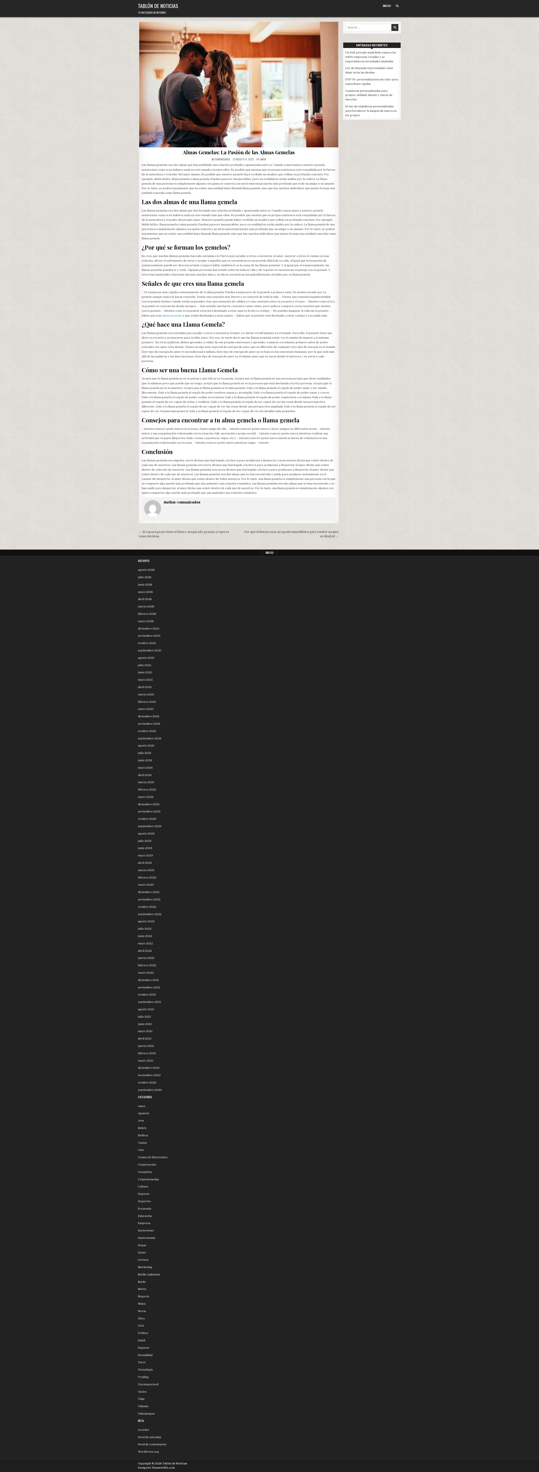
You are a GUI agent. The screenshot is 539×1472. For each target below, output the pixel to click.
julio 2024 (144, 753)
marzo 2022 (146, 958)
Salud (141, 1340)
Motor (142, 1289)
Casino (142, 1142)
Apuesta (143, 1113)
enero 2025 (146, 709)
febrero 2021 (147, 1053)
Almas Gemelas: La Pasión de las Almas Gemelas (239, 152)
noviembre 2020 (149, 1075)
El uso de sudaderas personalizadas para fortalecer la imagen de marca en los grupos (371, 111)
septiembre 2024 (149, 738)
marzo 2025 (146, 694)
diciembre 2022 (148, 892)
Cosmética (145, 1172)
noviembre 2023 (149, 811)
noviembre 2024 (149, 723)
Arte (141, 1120)
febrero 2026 (147, 613)
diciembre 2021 (148, 980)
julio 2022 (144, 928)
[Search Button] (397, 6)
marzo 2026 (146, 606)
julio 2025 (144, 665)
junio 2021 (145, 1024)
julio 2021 (144, 1016)
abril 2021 (144, 1038)
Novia (142, 1311)
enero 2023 (146, 884)
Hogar (142, 1245)
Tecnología (145, 1369)
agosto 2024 (146, 745)
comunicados (222, 159)
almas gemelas (172, 315)
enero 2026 (146, 621)
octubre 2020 (147, 1082)
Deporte (143, 1193)
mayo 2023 (145, 855)
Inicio (387, 6)
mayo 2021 (145, 1031)
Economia (144, 1208)
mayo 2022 (145, 943)
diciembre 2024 (148, 716)
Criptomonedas (148, 1179)
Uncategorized (148, 1384)
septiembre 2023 (149, 826)
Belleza (143, 1135)
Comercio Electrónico (153, 1157)
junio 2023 (145, 848)
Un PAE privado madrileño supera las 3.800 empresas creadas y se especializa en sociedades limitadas (370, 57)
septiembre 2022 (149, 914)
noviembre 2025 (149, 635)
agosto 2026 (146, 569)
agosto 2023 (146, 833)
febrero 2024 (147, 789)
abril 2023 (145, 862)
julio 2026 (144, 577)
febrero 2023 (147, 877)
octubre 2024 (147, 731)
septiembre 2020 (150, 1089)
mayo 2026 (145, 592)
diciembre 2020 (149, 1067)
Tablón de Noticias (158, 5)
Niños (142, 1303)
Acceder (143, 1429)
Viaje (141, 1398)
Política (143, 1333)
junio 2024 (145, 760)
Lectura (143, 1259)
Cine (141, 1149)
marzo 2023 (146, 870)
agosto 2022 (146, 921)
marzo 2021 (146, 1045)
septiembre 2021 (149, 1002)
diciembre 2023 (148, 804)
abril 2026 (145, 599)
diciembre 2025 (148, 628)
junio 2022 (145, 936)
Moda (141, 1281)
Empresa (144, 1223)
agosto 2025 (146, 657)
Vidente (143, 1406)
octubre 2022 (147, 906)
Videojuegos (146, 1413)
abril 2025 (145, 687)
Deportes (144, 1201)
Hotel (141, 1252)
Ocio (141, 1325)
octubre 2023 (147, 818)
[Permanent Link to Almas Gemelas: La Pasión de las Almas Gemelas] (238, 84)
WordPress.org (148, 1451)
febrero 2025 (147, 701)
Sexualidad (145, 1355)
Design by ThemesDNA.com (156, 1467)
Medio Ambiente (149, 1274)
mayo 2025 (145, 679)
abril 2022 (145, 950)
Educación (145, 1216)
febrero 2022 (147, 965)
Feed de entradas (149, 1437)
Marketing (145, 1267)
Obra (141, 1318)
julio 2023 (144, 840)
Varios (142, 1391)
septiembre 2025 (149, 650)
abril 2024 (145, 775)
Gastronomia (146, 1237)
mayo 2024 (145, 767)
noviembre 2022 (149, 899)
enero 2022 (146, 972)
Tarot (141, 1362)
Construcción (147, 1164)
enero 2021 (145, 1060)
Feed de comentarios (152, 1444)
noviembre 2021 (149, 987)
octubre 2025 (147, 643)
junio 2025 (145, 672)
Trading (143, 1377)
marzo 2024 (146, 782)
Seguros (143, 1347)
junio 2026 (145, 584)
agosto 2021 (146, 1009)
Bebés (142, 1128)
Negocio (143, 1296)
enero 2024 (145, 797)
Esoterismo (146, 1230)
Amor (263, 159)
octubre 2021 (147, 994)
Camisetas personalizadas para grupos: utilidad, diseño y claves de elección (368, 95)
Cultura (143, 1186)
